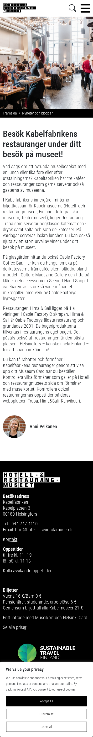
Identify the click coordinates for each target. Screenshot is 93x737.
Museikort (44, 617)
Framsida (10, 113)
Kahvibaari (70, 401)
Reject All (46, 727)
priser (21, 627)
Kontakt (10, 539)
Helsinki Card (75, 617)
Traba (33, 401)
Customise (46, 714)
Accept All (46, 701)
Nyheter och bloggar (37, 113)
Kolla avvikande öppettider (27, 570)
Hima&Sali (49, 401)
